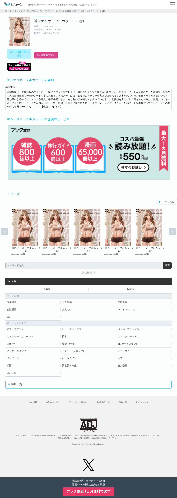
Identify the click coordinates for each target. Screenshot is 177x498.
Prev (4, 231)
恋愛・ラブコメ (15, 329)
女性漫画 (11, 309)
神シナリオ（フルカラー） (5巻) (59, 21)
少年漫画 (11, 302)
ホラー (121, 358)
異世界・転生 (69, 365)
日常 (64, 336)
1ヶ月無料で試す (46, 55)
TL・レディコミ (126, 309)
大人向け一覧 (51, 11)
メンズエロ (66, 11)
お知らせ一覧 (52, 402)
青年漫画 (122, 302)
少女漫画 (67, 302)
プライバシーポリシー (77, 402)
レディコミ (124, 351)
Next (172, 231)
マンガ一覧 (37, 11)
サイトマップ (142, 402)
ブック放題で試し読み (19, 54)
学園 (9, 365)
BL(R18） (12, 373)
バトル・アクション (128, 329)
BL (8, 317)
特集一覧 (16, 384)
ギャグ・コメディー (18, 351)
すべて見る (168, 201)
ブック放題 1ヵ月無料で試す (89, 491)
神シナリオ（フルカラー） (86, 11)
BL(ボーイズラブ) (127, 343)
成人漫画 (122, 365)
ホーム (8, 11)
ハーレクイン (69, 358)
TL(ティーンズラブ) (73, 351)
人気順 (46, 289)
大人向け (67, 309)
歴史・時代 (68, 343)
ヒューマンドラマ (71, 329)
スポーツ (11, 343)
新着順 (130, 289)
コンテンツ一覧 (22, 11)
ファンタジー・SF (127, 336)
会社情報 (33, 402)
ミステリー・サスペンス (20, 336)
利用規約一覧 (103, 402)
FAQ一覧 (123, 402)
